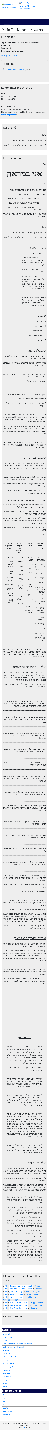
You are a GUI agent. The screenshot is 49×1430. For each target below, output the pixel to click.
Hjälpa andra (35, 1308)
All (6, 1286)
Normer (38, 1289)
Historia (5, 1360)
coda (24, 1427)
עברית (5, 1418)
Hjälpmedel (7, 1377)
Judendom (6, 1350)
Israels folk (6, 1334)
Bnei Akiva (6, 1354)
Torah (5, 1340)
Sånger (5, 1383)
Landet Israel (7, 1337)
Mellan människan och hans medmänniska (17, 1344)
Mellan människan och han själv (13, 1347)
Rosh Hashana (31, 1294)
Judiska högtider (8, 1367)
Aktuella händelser (9, 1363)
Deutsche (6, 1405)
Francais (5, 1398)
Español (5, 1408)
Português (6, 1415)
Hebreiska (6, 1370)
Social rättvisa (36, 1305)
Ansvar (38, 1286)
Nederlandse (7, 1411)
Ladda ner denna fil (15, 70)
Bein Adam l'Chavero (18, 1302)
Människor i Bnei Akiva (10, 1357)
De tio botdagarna (33, 1291)
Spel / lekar (6, 1373)
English (5, 1395)
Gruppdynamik (36, 1302)
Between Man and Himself (21, 1286)
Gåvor (5, 1386)
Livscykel (6, 1380)
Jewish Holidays (16, 1291)
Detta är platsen (8, 114)
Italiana (5, 1401)
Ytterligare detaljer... (9, 55)
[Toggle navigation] (7, 22)
